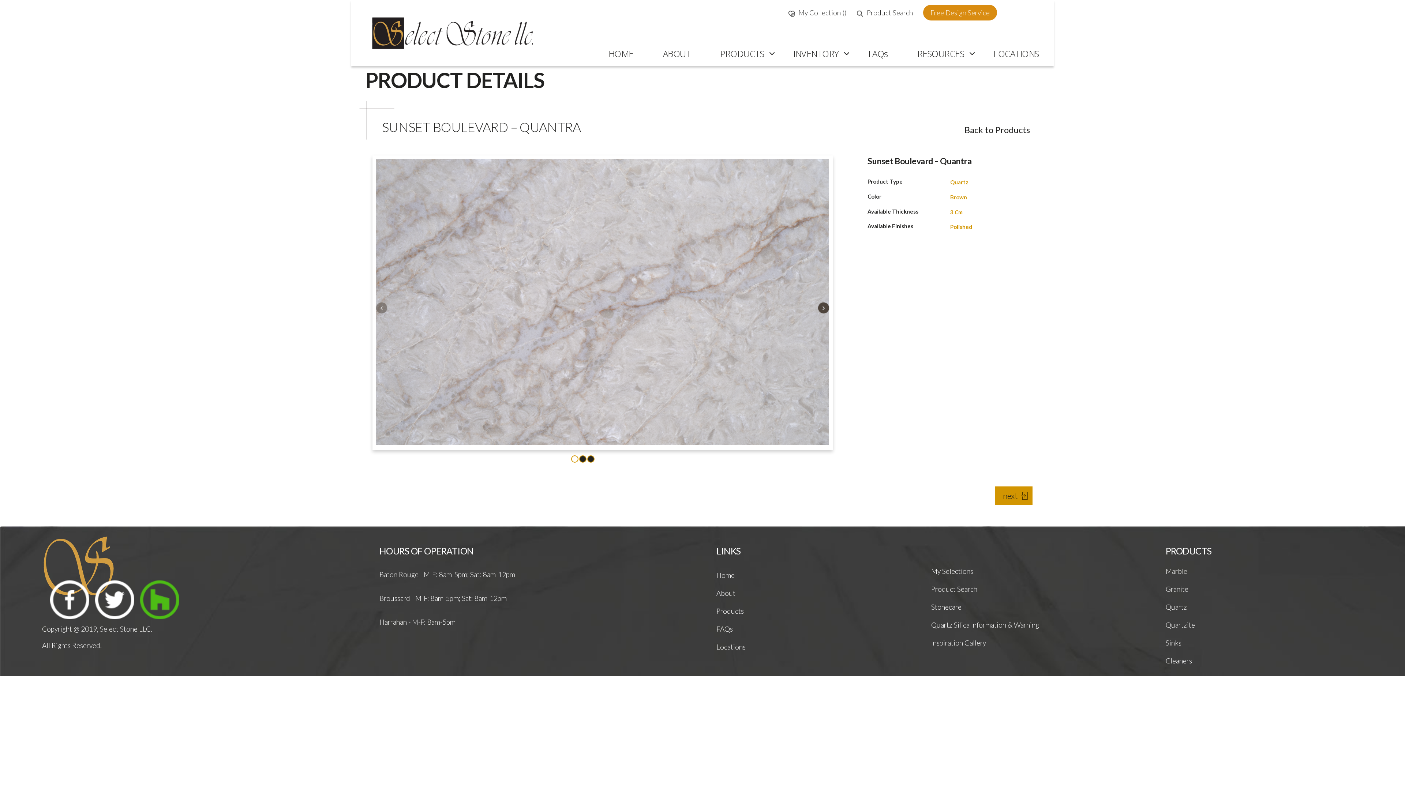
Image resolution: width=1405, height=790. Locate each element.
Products (730, 611)
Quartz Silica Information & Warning (985, 625)
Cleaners (1179, 661)
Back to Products (997, 129)
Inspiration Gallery (958, 643)
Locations (731, 647)
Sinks (1173, 643)
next (1010, 496)
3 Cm (956, 212)
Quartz (959, 182)
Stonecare (946, 607)
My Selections (952, 571)
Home (725, 575)
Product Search (890, 12)
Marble (1176, 571)
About (725, 593)
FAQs (724, 629)
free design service (960, 12)
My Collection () (822, 12)
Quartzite (1180, 625)
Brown (958, 197)
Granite (1177, 589)
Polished (961, 226)
